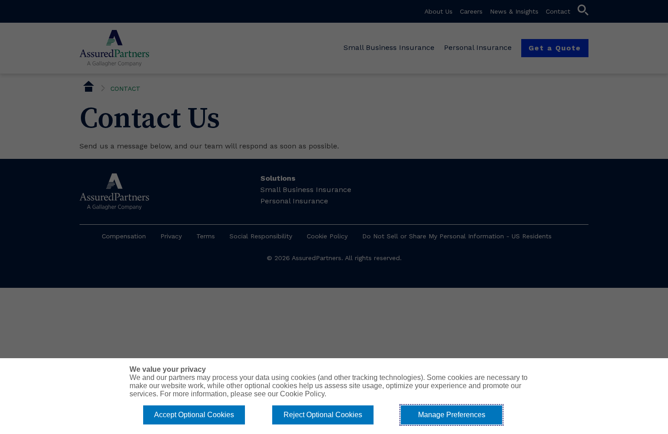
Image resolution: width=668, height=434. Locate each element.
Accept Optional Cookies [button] (194, 415)
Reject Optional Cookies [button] (323, 415)
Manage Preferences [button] (451, 415)
